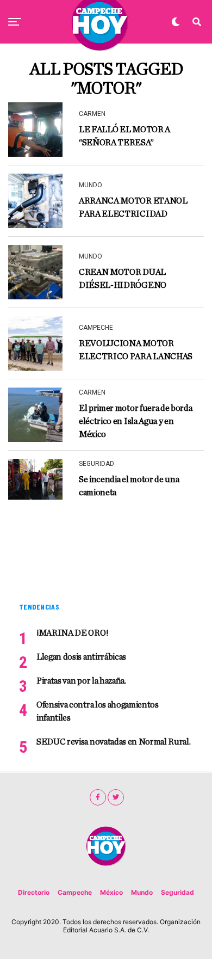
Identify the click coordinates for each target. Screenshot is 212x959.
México (111, 892)
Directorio (33, 892)
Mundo (142, 892)
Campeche (75, 892)
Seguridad (177, 892)
